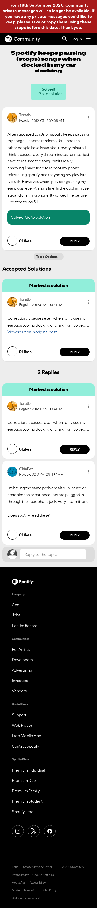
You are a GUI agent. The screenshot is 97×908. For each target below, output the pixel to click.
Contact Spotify (25, 746)
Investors (20, 680)
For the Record (24, 625)
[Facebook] (50, 831)
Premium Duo (24, 780)
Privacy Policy (20, 875)
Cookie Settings (43, 875)
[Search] (64, 39)
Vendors (19, 691)
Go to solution (51, 93)
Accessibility (38, 883)
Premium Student (27, 801)
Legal (15, 867)
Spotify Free (22, 811)
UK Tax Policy (48, 890)
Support (19, 715)
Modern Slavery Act (24, 890)
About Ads (19, 883)
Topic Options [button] (47, 256)
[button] (88, 117)
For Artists (21, 649)
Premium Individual (28, 770)
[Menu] (88, 39)
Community (27, 38)
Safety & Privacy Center (37, 867)
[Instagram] (18, 831)
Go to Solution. (38, 217)
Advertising (22, 670)
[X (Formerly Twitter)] (34, 831)
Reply (75, 241)
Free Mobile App (26, 735)
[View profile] (12, 117)
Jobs (16, 615)
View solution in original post (32, 332)
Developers (22, 659)
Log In (76, 39)
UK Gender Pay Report (26, 898)
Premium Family (26, 791)
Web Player (22, 725)
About (17, 604)
